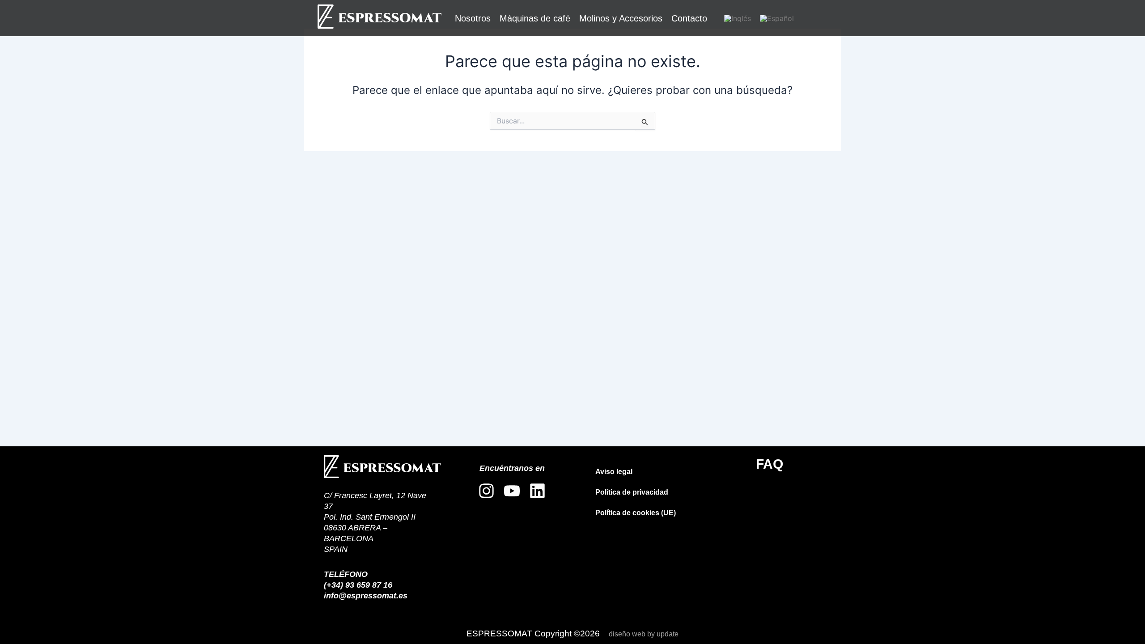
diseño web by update (644, 634)
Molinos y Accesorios (620, 18)
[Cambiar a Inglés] (737, 18)
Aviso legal (613, 471)
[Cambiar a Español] (776, 18)
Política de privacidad (631, 492)
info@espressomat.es (365, 595)
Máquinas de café (535, 18)
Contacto (689, 18)
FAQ (769, 464)
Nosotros (473, 18)
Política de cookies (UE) (635, 513)
